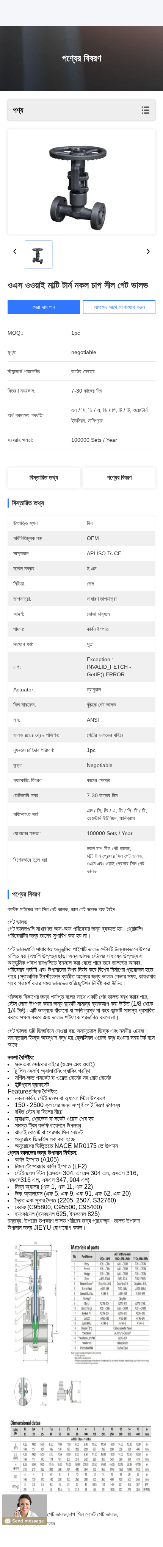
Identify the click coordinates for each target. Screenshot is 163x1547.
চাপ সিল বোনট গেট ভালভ (92, 1514)
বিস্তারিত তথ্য (44, 477)
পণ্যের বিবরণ (119, 477)
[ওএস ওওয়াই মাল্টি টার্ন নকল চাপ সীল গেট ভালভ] (81, 182)
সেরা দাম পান (44, 307)
